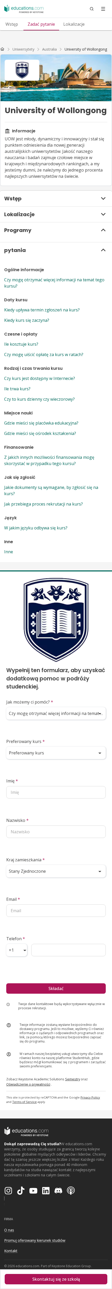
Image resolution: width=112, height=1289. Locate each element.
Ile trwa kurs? (17, 389)
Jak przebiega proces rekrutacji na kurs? (43, 504)
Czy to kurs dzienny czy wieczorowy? (39, 399)
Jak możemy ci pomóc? (29, 702)
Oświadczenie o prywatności (28, 1084)
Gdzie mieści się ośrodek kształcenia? (40, 433)
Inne (8, 552)
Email (13, 899)
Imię (12, 781)
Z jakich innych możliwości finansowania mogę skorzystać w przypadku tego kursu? (49, 460)
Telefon (15, 939)
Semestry (72, 1079)
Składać (56, 988)
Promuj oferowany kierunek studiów (34, 1240)
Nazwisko (17, 820)
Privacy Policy (90, 1097)
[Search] (91, 8)
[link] (86, 49)
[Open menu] (103, 8)
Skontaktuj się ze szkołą (56, 1279)
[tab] (11, 24)
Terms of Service (24, 1102)
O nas (9, 1229)
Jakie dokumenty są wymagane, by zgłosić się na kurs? (51, 490)
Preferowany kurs (25, 741)
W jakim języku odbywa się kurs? (35, 528)
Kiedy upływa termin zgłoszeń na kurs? (42, 310)
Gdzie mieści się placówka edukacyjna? (41, 423)
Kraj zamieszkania (25, 860)
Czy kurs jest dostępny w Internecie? (39, 378)
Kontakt (10, 1250)
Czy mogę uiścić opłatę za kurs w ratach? (43, 354)
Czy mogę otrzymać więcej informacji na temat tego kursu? (54, 283)
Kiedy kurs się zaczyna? (26, 320)
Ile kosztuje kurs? (21, 344)
